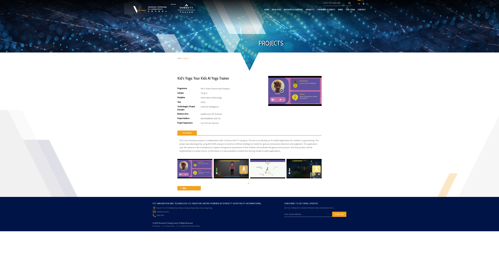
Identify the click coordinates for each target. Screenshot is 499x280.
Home (179, 58)
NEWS (340, 10)
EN (359, 4)
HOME (266, 10)
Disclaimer (156, 226)
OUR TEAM (350, 10)
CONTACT (362, 10)
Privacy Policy (170, 226)
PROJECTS (310, 10)
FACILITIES (276, 10)
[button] (248, 183)
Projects (186, 58)
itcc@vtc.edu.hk (163, 212)
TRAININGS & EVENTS (326, 10)
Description (187, 133)
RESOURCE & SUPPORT (293, 10)
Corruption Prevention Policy (189, 226)
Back (184, 188)
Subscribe (339, 214)
